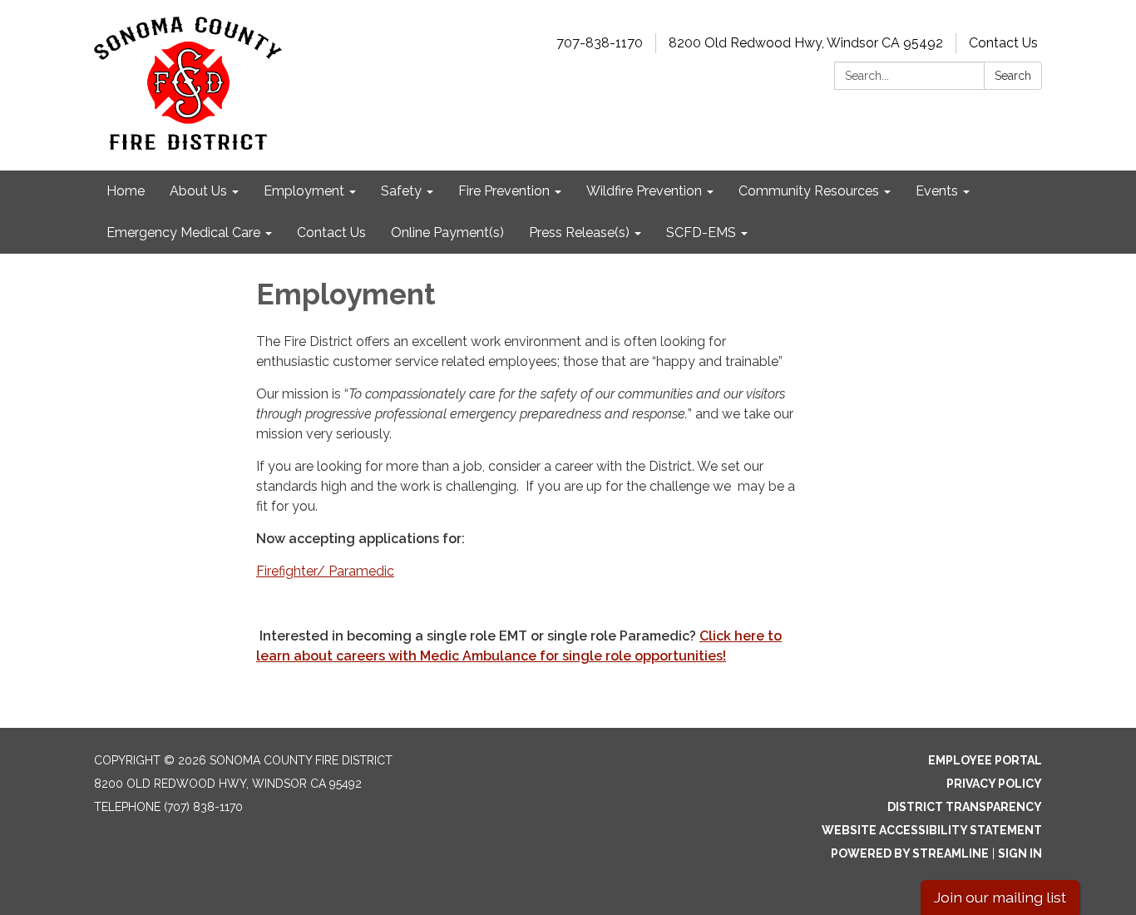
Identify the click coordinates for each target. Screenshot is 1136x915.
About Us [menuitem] (198, 191)
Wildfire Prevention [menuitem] (644, 191)
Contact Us (1003, 43)
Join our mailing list (1000, 897)
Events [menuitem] (937, 191)
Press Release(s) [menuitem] (579, 232)
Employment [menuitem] (304, 191)
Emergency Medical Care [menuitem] (183, 232)
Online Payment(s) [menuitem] (447, 232)
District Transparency (964, 807)
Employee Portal (985, 760)
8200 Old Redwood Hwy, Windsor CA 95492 (806, 43)
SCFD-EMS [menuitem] (701, 232)
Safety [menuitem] (401, 191)
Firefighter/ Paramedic (325, 571)
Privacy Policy (994, 783)
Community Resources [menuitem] (808, 191)
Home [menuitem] (125, 191)
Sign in (1020, 853)
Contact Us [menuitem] (331, 232)
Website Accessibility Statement (932, 830)
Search (1013, 75)
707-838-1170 (599, 43)
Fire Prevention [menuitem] (504, 191)
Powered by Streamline (910, 853)
